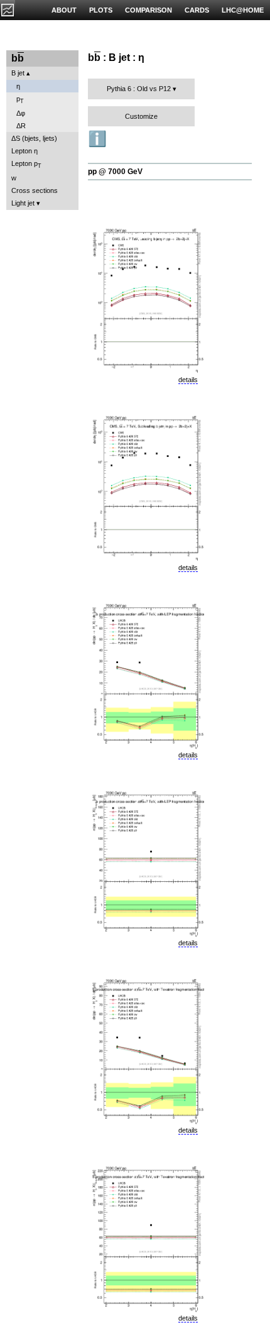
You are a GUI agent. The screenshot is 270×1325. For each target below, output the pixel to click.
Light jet (23, 203)
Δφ (20, 113)
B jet (17, 73)
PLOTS (100, 10)
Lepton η (24, 151)
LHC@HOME (243, 10)
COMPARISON (148, 10)
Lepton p (26, 164)
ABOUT (64, 10)
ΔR (21, 125)
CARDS (197, 10)
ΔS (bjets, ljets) (34, 138)
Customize (141, 116)
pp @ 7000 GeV (115, 171)
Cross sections (34, 190)
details (188, 379)
